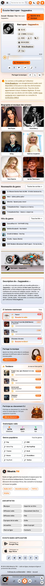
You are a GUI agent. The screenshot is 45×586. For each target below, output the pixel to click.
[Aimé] (9, 67)
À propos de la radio (11, 520)
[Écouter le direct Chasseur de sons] (12, 342)
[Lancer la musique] (24, 581)
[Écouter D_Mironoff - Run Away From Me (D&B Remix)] (12, 326)
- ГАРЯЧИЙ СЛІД (17, 223)
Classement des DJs (31, 511)
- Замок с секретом (20, 212)
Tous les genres (37, 437)
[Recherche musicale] (26, 2)
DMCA (29, 572)
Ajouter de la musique (35, 17)
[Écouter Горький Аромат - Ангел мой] (12, 391)
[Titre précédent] (19, 581)
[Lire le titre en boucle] (15, 581)
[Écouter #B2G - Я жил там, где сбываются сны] (12, 375)
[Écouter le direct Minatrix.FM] (12, 317)
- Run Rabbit (17, 229)
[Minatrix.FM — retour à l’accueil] (2, 2)
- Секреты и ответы (20, 207)
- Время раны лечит (16, 202)
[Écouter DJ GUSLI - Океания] (12, 399)
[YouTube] (19, 558)
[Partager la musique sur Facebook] (30, 75)
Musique (10, 16)
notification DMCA (12, 98)
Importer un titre (10, 360)
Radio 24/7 (8, 489)
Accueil (3, 16)
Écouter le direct (21, 341)
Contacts (27, 530)
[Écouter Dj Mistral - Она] (12, 334)
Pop (16, 16)
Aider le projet (29, 525)
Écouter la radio (21, 317)
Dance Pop (9, 446)
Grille (26, 520)
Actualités (7, 525)
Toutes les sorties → (34, 186)
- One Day (15, 234)
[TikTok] (9, 558)
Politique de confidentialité (16, 572)
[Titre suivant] (30, 581)
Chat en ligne (8, 530)
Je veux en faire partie (35, 366)
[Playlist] (42, 582)
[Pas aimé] (19, 67)
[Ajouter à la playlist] (31, 67)
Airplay (6, 493)
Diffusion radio (9, 511)
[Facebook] (30, 558)
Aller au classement (11, 417)
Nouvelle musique (21, 489)
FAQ (25, 516)
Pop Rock (9, 460)
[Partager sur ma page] (25, 67)
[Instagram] (25, 558)
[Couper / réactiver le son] (42, 578)
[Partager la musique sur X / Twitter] (35, 75)
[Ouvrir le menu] (7, 2)
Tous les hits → (36, 218)
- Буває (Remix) (14, 239)
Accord (35, 572)
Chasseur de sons (17, 339)
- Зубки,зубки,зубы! (15, 196)
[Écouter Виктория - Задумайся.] (5, 57)
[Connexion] (42, 2)
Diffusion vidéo (9, 516)
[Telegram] (14, 558)
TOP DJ (34, 489)
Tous (40, 309)
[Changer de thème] (32, 2)
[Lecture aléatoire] (35, 581)
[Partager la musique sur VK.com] (39, 75)
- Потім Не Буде (25, 244)
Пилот (17, 314)
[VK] (36, 558)
